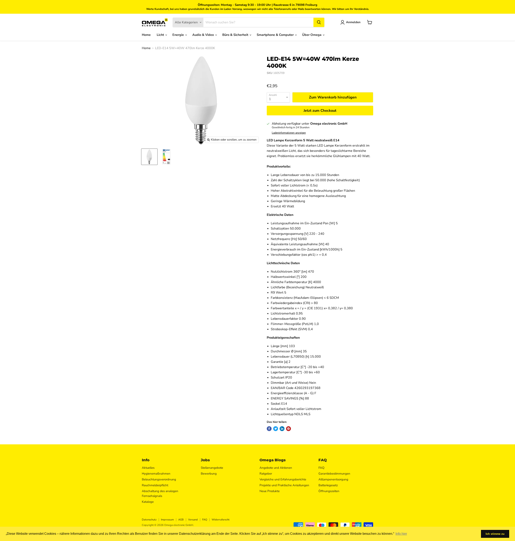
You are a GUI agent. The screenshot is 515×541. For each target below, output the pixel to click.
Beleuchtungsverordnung (159, 479)
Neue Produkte (270, 491)
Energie (178, 35)
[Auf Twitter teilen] (275, 428)
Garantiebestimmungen (334, 474)
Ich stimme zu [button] (495, 533)
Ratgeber (266, 474)
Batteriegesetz (328, 485)
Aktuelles (148, 468)
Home (146, 35)
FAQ (321, 468)
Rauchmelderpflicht (155, 485)
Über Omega (312, 35)
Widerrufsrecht (221, 519)
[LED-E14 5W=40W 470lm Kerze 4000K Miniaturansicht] (149, 157)
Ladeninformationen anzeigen (289, 132)
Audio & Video (203, 35)
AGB (181, 519)
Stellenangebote (212, 468)
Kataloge (148, 502)
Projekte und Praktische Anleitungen (284, 485)
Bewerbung (209, 474)
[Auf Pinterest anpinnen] (288, 428)
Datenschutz (149, 519)
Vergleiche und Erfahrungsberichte (283, 479)
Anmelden (353, 22)
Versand (193, 519)
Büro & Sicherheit (235, 35)
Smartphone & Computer (276, 35)
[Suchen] (318, 22)
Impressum (167, 519)
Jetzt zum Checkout (320, 110)
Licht (161, 35)
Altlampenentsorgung (333, 479)
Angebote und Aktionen (276, 468)
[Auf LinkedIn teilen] (282, 428)
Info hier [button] (401, 533)
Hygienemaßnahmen (156, 474)
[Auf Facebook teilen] (269, 428)
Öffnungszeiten (328, 491)
